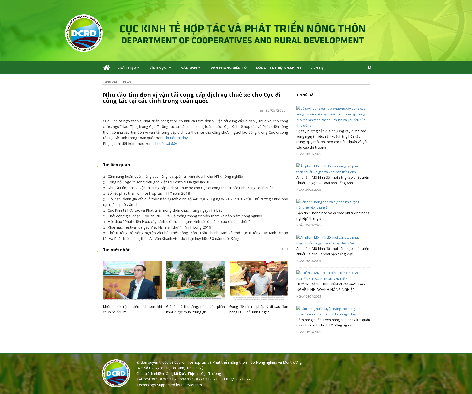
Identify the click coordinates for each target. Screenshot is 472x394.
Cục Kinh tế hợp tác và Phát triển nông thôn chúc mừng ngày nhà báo (165, 210)
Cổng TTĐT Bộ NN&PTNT (279, 67)
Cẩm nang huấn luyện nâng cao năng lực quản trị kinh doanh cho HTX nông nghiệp (175, 176)
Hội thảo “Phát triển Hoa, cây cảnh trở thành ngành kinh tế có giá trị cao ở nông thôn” (179, 221)
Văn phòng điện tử (229, 67)
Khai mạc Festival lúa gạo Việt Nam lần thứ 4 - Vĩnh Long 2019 (159, 227)
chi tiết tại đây (176, 137)
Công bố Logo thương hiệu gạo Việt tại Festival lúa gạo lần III (158, 181)
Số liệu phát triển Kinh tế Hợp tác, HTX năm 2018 (149, 193)
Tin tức (126, 81)
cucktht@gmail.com (235, 379)
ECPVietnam (191, 384)
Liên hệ (317, 67)
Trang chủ (109, 81)
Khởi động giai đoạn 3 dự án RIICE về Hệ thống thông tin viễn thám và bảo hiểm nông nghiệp (185, 215)
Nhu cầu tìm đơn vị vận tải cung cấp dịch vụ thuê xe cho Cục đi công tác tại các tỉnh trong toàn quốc (190, 187)
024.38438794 (156, 379)
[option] (132, 288)
